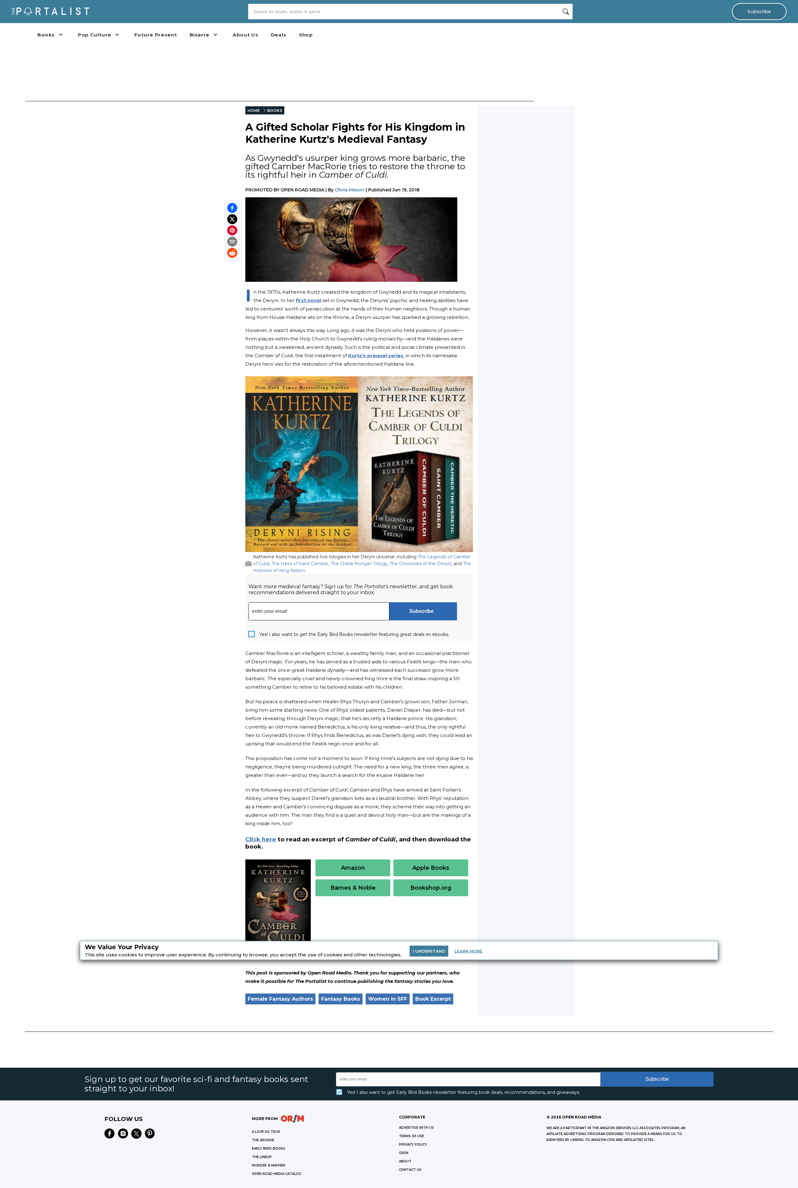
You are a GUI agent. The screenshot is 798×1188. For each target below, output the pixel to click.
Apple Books (430, 867)
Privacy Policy (413, 1144)
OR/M (403, 1153)
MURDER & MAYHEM (268, 1165)
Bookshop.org (430, 887)
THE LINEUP (262, 1157)
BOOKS (274, 110)
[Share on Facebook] (232, 208)
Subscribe (759, 11)
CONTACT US (410, 1170)
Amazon (353, 867)
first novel (308, 300)
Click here (260, 839)
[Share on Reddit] (232, 253)
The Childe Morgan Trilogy (359, 563)
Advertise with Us (416, 1128)
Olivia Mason (349, 190)
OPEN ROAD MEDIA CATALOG (276, 1174)
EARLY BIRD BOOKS (268, 1149)
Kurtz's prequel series (375, 355)
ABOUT (405, 1161)
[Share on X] (232, 219)
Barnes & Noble (353, 887)
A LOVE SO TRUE (266, 1132)
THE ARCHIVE (263, 1140)
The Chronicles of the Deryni (420, 563)
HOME (254, 110)
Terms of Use (411, 1136)
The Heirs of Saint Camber (300, 563)
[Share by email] (232, 242)
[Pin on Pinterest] (232, 230)
